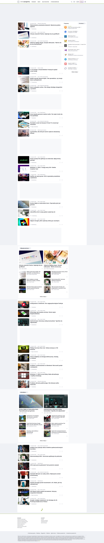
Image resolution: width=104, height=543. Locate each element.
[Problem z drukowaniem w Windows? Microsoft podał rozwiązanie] (23, 366)
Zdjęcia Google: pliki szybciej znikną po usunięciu (44, 220)
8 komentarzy (33, 180)
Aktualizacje (81, 23)
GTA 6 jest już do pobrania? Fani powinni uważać (44, 465)
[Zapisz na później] (60, 29)
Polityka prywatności (61, 533)
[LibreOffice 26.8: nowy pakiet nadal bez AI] (23, 213)
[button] (85, 2)
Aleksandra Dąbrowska (42, 23)
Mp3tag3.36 (70, 54)
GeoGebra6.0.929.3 (72, 67)
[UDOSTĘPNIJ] (62, 29)
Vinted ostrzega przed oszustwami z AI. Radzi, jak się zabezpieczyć (46, 483)
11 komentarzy (34, 215)
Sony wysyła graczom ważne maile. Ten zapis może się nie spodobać (46, 114)
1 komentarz (33, 117)
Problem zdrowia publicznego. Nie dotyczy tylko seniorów (44, 383)
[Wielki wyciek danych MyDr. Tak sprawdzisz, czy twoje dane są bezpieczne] (23, 79)
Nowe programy (19, 527)
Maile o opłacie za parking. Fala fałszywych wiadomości (58, 424)
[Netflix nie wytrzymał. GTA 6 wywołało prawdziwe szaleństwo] (23, 177)
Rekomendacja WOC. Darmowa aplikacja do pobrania (58, 280)
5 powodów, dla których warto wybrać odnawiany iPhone (45, 132)
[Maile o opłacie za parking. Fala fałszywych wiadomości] (47, 426)
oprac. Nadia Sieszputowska (43, 40)
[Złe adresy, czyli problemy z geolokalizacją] (22, 433)
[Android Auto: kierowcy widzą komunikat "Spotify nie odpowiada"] (23, 322)
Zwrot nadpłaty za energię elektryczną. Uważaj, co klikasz (33, 280)
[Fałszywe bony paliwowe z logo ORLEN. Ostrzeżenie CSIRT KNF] (47, 418)
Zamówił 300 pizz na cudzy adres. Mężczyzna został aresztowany (45, 474)
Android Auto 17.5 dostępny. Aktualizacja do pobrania (33, 416)
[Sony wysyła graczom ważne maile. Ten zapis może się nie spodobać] (23, 115)
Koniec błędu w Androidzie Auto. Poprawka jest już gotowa (45, 203)
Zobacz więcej (43, 296)
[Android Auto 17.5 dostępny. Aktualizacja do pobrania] (22, 418)
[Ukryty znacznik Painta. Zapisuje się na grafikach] (23, 35)
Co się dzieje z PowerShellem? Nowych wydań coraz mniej (43, 70)
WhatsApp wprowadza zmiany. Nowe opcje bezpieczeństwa (59, 272)
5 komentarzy (33, 73)
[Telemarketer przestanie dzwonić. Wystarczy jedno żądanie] (23, 26)
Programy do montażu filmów (21, 522)
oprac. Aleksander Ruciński (31, 426)
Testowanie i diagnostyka (72, 46)
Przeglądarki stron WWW (72, 32)
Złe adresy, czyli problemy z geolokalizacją (32, 431)
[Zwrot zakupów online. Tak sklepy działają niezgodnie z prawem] (23, 88)
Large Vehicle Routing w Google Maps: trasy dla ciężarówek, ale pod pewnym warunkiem (34, 424)
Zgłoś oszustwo (45, 1)
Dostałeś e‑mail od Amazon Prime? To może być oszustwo (44, 123)
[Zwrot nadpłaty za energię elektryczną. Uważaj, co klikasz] (22, 282)
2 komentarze (33, 37)
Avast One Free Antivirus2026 (74, 27)
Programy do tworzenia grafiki (21, 526)
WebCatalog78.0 (71, 36)
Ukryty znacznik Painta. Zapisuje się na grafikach (44, 34)
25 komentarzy (34, 369)
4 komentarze (33, 324)
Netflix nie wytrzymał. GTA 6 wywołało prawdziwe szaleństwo (45, 176)
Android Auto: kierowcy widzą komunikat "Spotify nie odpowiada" (46, 321)
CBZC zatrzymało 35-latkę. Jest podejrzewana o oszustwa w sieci (58, 287)
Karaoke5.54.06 (71, 40)
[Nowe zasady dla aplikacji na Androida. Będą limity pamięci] (23, 160)
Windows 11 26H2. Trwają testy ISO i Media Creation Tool (43, 168)
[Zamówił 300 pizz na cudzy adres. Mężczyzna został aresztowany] (23, 475)
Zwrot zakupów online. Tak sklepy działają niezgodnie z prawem (46, 87)
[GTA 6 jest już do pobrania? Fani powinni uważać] (23, 466)
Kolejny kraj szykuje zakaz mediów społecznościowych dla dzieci (46, 448)
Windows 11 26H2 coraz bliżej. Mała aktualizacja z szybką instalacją (44, 374)
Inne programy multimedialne (73, 41)
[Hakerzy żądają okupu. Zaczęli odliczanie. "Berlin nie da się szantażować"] (23, 44)
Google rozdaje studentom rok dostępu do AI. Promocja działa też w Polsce (43, 500)
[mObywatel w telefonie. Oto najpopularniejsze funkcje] (23, 304)
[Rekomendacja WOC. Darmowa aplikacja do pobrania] (47, 282)
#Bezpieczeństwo (24, 248)
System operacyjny (44, 522)
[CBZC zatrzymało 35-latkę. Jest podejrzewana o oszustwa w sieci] (47, 289)
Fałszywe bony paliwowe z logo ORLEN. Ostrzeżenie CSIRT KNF (58, 416)
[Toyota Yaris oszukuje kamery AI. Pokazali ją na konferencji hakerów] (47, 433)
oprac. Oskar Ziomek (41, 32)
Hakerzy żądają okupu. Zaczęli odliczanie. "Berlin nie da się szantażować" (45, 43)
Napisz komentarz (34, 126)
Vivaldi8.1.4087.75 (72, 63)
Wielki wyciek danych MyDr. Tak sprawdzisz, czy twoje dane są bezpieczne (46, 79)
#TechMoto (23, 392)
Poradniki (42, 519)
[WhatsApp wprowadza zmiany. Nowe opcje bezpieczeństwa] (47, 274)
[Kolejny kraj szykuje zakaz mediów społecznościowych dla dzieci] (23, 448)
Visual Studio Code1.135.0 (73, 49)
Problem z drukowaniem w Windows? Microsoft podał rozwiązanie (46, 366)
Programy (34, 1)
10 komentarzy (34, 82)
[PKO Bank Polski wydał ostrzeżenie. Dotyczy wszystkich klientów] (22, 289)
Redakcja (38, 533)
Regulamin (43, 533)
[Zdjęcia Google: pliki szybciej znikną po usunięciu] (23, 222)
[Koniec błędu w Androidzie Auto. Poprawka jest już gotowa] (23, 204)
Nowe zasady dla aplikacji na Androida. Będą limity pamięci (45, 159)
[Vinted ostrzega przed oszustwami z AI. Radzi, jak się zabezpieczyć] (23, 483)
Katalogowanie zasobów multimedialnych (75, 55)
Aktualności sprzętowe (44, 520)
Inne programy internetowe (73, 37)
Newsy (39, 1)
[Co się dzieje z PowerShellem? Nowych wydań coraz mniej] (23, 71)
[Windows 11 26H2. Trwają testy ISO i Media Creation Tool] (23, 168)
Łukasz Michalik (29, 433)
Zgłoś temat (53, 533)
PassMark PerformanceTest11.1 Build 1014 (77, 44)
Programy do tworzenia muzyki (22, 520)
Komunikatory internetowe (73, 59)
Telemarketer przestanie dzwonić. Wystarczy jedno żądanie (45, 25)
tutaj (39, 540)
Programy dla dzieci (20, 525)
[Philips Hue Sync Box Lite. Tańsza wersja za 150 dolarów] (23, 349)
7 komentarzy (33, 28)
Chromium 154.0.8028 (72, 31)
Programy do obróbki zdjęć (21, 519)
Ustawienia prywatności (71, 533)
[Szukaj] (71, 2)
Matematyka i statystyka (72, 68)
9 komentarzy (33, 162)
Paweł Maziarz (40, 463)
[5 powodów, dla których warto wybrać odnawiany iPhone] (23, 133)
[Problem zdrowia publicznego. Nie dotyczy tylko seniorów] (23, 384)
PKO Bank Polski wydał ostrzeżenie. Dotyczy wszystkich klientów (34, 287)
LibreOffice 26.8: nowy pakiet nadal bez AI (42, 212)
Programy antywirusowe (72, 28)
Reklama (48, 533)
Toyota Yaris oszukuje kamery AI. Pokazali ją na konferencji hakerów (59, 431)
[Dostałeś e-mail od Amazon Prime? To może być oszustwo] (23, 124)
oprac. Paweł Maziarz (41, 112)
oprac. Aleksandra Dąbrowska (43, 85)
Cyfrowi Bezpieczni (55, 1)
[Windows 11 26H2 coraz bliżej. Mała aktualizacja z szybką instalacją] (23, 375)
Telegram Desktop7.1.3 (73, 58)
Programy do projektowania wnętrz (22, 521)
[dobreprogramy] (26, 1)
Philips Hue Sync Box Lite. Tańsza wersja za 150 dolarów (44, 348)
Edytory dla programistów (72, 50)
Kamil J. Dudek (40, 67)
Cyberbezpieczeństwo (44, 521)
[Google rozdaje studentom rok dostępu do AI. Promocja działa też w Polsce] (23, 501)
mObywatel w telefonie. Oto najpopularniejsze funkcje (46, 303)
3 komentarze (33, 90)
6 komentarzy (33, 224)
